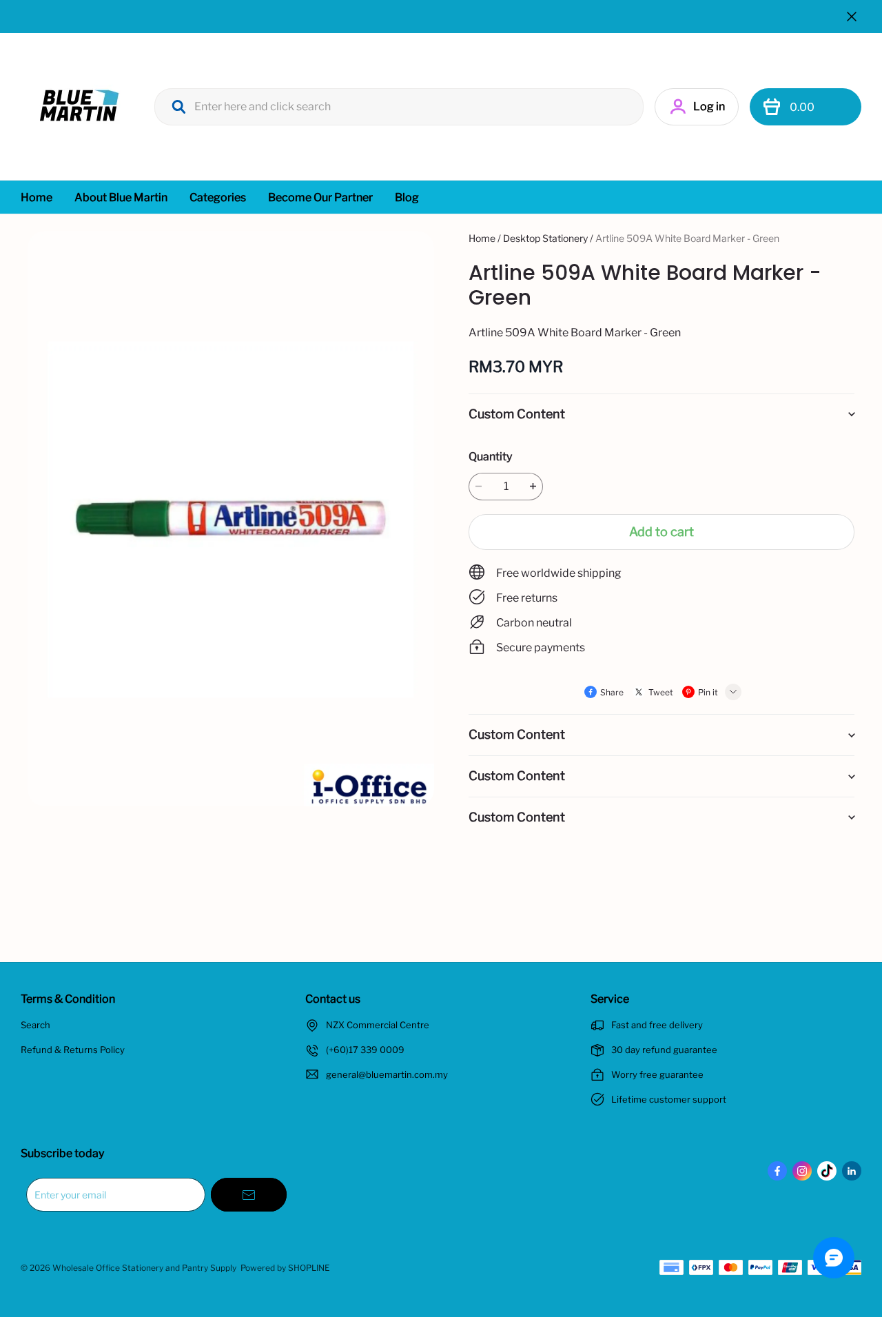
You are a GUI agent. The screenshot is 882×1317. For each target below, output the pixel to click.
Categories (217, 197)
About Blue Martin (120, 197)
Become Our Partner (320, 197)
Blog (407, 197)
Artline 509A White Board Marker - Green (687, 238)
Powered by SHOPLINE (285, 1268)
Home (36, 197)
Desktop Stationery (545, 238)
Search (35, 1024)
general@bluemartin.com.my (387, 1074)
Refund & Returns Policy (73, 1049)
